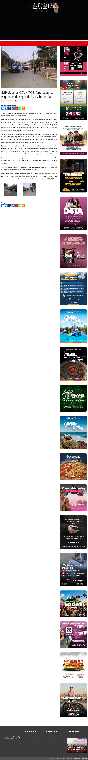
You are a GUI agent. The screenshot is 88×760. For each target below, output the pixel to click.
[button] (85, 43)
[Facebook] (2, 108)
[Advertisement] (44, 28)
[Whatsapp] (19, 108)
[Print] (23, 108)
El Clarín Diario (8, 100)
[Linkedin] (13, 108)
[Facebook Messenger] (6, 108)
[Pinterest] (16, 108)
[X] (9, 108)
